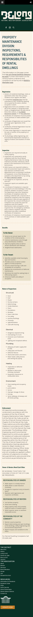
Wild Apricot (14, 613)
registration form (17, 99)
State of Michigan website (14, 177)
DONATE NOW (8, 607)
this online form (25, 113)
